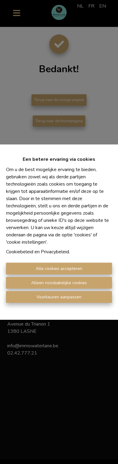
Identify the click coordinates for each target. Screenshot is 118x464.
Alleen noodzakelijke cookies (59, 283)
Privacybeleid (55, 251)
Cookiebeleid (19, 251)
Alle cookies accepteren (59, 268)
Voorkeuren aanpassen (59, 297)
